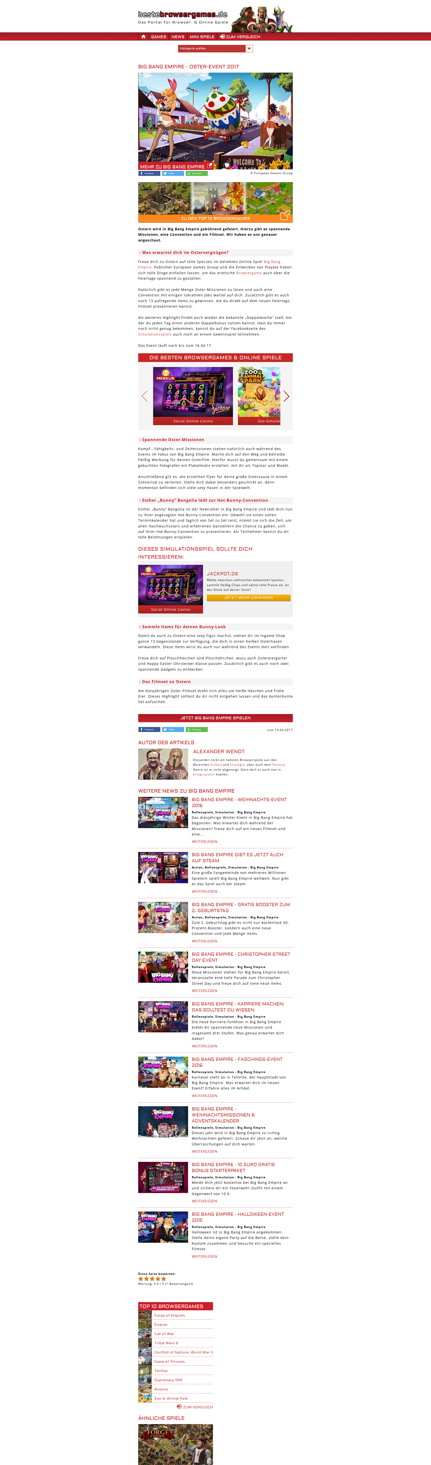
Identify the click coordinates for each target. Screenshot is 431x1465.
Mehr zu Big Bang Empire (172, 167)
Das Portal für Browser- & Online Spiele (183, 22)
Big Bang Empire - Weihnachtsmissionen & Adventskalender (223, 1115)
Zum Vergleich (243, 36)
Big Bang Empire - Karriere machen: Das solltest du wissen (238, 1007)
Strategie (237, 764)
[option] (193, 396)
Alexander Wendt (219, 751)
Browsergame (249, 272)
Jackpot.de (222, 574)
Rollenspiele (202, 812)
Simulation (224, 812)
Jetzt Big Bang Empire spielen (216, 718)
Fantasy (278, 764)
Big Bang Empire (251, 812)
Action (197, 867)
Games (158, 36)
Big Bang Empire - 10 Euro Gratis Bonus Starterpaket (233, 1168)
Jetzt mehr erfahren (248, 598)
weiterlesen (204, 842)
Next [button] (286, 396)
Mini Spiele (202, 36)
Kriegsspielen (204, 774)
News (178, 36)
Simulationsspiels (155, 334)
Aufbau (216, 764)
